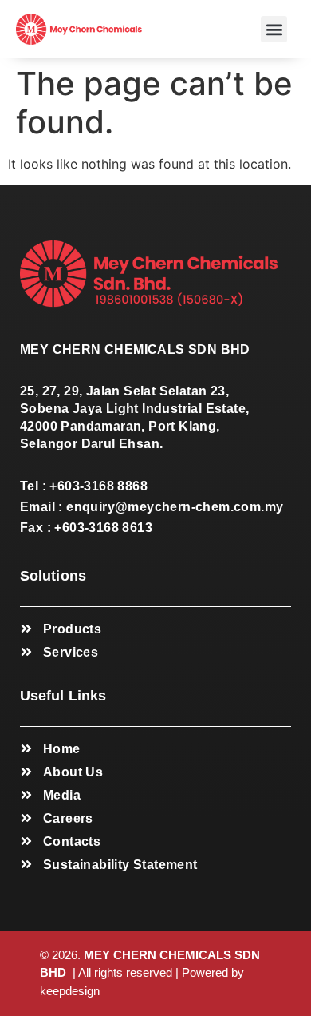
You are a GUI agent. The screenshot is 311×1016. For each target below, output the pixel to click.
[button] (274, 29)
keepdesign (70, 991)
